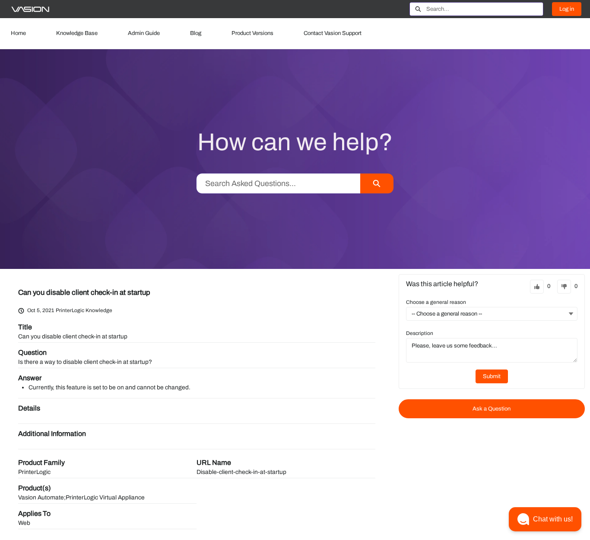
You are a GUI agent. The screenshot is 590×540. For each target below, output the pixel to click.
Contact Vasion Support (333, 33)
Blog (195, 33)
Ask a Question (492, 409)
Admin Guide (144, 33)
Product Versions (252, 33)
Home (18, 33)
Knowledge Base (77, 33)
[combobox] (484, 9)
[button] (545, 519)
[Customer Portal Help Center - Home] (30, 9)
